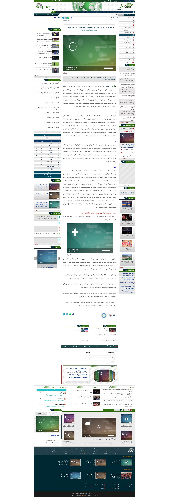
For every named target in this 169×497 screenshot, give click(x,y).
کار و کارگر (117, 453)
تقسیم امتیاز (115, 15)
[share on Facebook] (71, 18)
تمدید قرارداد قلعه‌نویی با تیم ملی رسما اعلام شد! (43, 64)
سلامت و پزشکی (107, 451)
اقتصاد (118, 451)
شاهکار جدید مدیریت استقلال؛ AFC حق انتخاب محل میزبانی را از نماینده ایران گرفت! (117, 390)
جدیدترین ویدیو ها (127, 456)
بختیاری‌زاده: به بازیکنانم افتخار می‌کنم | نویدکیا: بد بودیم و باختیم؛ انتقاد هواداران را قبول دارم (44, 46)
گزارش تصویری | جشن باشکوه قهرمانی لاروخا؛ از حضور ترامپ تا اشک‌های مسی (115, 476)
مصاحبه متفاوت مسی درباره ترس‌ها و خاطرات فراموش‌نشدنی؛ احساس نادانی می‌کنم (127, 146)
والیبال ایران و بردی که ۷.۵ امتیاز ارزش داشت (128, 249)
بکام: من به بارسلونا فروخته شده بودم (42, 195)
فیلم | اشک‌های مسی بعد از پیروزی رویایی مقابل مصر (103, 439)
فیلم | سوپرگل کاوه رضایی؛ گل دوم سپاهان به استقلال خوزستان (68, 442)
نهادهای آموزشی (93, 449)
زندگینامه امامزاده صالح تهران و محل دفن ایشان (78, 369)
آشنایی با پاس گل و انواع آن (52, 117)
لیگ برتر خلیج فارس (47, 135)
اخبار (83, 12)
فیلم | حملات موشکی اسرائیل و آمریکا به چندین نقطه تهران (89, 463)
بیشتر (37, 210)
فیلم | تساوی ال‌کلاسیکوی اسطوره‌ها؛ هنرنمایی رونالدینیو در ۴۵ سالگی (68, 426)
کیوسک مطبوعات (90, 12)
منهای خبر (109, 12)
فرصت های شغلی (86, 486)
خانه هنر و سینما (80, 449)
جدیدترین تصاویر (128, 469)
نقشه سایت (101, 486)
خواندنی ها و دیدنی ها (50, 449)
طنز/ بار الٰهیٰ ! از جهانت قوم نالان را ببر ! (51, 440)
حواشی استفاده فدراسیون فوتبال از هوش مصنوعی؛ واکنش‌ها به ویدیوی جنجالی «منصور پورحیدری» (41, 187)
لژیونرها (112, 17)
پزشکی (59, 234)
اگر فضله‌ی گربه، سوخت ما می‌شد (52, 445)
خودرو (59, 240)
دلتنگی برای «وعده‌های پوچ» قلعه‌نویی (43, 70)
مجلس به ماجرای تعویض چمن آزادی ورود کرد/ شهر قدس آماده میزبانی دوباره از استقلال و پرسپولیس (127, 262)
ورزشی (59, 217)
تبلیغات (40, 1)
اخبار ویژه (123, 12)
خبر (132, 65)
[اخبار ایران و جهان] (125, 10)
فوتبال (116, 17)
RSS (102, 488)
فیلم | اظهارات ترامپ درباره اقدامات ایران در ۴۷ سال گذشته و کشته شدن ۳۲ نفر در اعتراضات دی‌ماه (63, 463)
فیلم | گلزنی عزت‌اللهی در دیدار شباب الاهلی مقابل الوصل (126, 442)
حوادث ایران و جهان (106, 453)
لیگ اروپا (49, 172)
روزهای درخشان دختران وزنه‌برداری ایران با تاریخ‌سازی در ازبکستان (127, 222)
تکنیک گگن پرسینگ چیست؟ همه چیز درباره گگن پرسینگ (47, 109)
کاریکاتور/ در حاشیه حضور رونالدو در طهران (47, 265)
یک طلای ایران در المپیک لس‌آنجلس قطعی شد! (128, 209)
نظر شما (88, 352)
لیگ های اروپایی (47, 177)
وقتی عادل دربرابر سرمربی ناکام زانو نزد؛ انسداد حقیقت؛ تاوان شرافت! (118, 401)
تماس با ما (114, 484)
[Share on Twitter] (63, 18)
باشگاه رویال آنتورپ (84, 340)
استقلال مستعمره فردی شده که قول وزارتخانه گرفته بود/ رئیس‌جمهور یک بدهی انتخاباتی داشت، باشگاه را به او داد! (117, 394)
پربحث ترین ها (116, 12)
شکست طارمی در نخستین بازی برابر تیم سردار (100, 329)
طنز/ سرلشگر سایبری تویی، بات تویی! (51, 443)
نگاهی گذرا (88, 484)
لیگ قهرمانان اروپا (47, 174)
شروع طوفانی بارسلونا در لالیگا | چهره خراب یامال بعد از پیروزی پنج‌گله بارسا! (43, 34)
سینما (59, 223)
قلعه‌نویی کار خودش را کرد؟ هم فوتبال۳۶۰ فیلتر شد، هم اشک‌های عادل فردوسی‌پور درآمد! (118, 405)
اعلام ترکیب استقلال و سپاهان (45, 57)
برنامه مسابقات (40, 138)
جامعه (109, 449)
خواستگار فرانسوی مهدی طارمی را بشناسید (83, 403)
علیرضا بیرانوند (77, 330)
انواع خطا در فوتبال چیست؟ (52, 127)
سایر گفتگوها (124, 158)
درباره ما (128, 484)
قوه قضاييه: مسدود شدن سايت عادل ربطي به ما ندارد (121, 397)
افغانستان (53, 453)
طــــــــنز (54, 413)
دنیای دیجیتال (67, 451)
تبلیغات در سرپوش (99, 484)
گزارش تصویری (113, 488)
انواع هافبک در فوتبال (53, 98)
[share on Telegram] (66, 18)
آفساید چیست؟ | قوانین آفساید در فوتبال (49, 88)
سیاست (118, 449)
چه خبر (55, 214)
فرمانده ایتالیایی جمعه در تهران (127, 235)
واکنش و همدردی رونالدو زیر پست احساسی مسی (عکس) (82, 391)
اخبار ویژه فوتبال (38, 75)
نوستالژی (58, 180)
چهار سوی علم (67, 449)
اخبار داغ (128, 12)
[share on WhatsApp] (68, 18)
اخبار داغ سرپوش (124, 122)
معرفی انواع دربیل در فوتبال (52, 113)
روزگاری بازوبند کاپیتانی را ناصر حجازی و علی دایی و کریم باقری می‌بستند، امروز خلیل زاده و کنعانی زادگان (41, 205)
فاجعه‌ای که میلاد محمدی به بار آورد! (108, 340)
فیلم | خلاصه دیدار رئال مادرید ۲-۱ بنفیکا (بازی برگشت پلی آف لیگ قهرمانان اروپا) (126, 426)
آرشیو (52, 1)
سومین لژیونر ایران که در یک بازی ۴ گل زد (107, 334)
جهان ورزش (94, 453)
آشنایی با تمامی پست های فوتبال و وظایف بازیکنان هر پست (47, 94)
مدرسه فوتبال (41, 413)
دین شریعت (81, 453)
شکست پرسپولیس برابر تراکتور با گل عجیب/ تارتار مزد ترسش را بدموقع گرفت (44, 40)
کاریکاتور (58, 247)
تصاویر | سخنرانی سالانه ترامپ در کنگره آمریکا (89, 475)
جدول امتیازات (54, 138)
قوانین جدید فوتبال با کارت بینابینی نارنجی (49, 83)
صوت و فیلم (127, 488)
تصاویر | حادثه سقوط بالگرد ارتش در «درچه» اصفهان (64, 476)
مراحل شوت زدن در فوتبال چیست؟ (51, 122)
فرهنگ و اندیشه (80, 451)
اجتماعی (59, 229)
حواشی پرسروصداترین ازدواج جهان (85, 397)
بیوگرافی (96, 12)
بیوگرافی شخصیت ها (51, 451)
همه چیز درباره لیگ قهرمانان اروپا (51, 103)
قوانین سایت (127, 486)
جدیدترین (66, 346)
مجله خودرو (67, 453)
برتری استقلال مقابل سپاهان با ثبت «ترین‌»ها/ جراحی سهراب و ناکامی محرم (44, 52)
